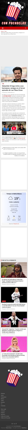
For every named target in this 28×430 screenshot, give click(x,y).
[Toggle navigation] (2, 28)
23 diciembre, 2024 (6, 92)
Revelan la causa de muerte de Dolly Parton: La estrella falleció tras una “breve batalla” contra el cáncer (13, 306)
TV (1, 404)
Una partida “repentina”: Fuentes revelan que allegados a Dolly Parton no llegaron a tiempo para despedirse (14, 330)
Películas (3, 393)
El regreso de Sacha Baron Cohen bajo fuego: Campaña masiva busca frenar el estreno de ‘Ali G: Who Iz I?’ (12, 281)
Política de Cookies (5, 416)
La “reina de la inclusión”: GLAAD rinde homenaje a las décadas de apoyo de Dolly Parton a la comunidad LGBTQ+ (13, 355)
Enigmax (3, 412)
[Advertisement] (14, 52)
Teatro (2, 400)
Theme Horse (9, 427)
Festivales (3, 405)
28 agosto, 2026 (5, 284)
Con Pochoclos (12, 284)
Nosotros (3, 414)
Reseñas (3, 402)
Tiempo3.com (16, 223)
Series (2, 395)
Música (4, 301)
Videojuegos (3, 397)
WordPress (24, 427)
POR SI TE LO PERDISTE (9, 260)
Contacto (3, 410)
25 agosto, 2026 (5, 309)
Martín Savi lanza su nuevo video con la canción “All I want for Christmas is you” (14, 148)
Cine (3, 83)
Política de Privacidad (5, 418)
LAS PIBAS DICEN (7, 96)
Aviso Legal (3, 409)
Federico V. (12, 92)
